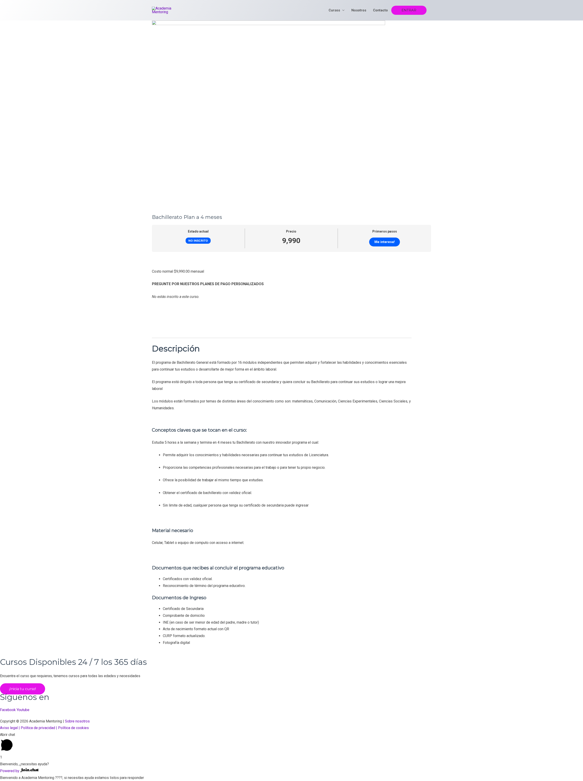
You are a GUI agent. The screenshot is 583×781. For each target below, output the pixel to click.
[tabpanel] (291, 451)
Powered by (10, 771)
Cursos (334, 10)
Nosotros (358, 10)
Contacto (380, 10)
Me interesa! (384, 242)
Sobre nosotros (77, 721)
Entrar (408, 10)
